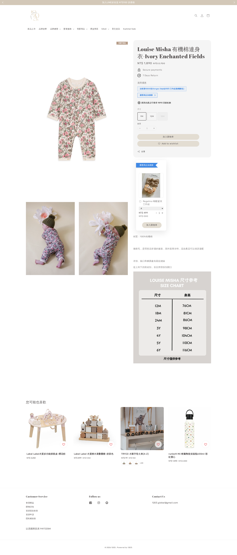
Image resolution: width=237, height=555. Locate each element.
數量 (139, 124)
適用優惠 (141, 83)
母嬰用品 (81, 29)
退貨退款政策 (32, 511)
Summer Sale (129, 29)
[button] (196, 16)
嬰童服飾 (67, 29)
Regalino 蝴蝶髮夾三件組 (152, 203)
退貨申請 (30, 514)
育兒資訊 (116, 29)
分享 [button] (143, 151)
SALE (103, 29)
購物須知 (30, 507)
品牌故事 (43, 29)
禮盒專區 (94, 29)
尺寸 (139, 109)
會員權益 (30, 503)
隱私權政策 (31, 518)
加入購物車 (168, 137)
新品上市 (32, 29)
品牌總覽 (54, 29)
